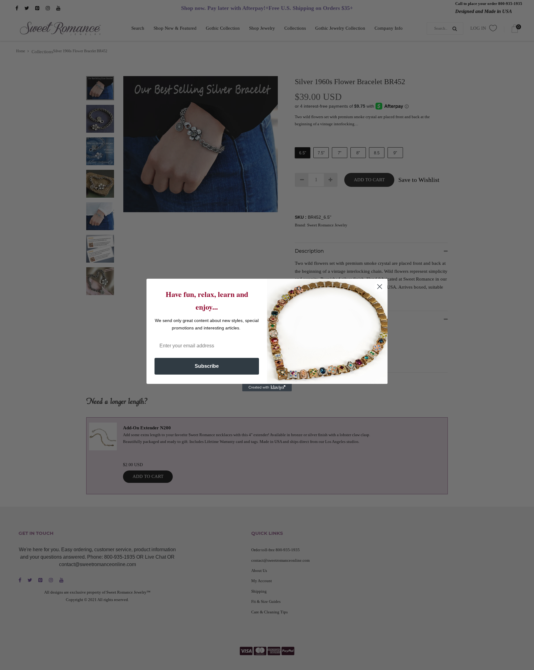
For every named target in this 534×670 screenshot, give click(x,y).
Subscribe (207, 366)
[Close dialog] (379, 286)
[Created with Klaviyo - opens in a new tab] (267, 387)
